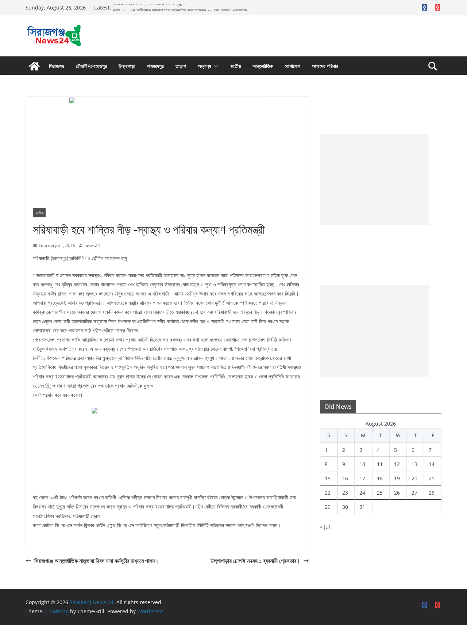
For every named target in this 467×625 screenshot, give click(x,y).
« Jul (325, 526)
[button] (215, 66)
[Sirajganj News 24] (34, 66)
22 (328, 492)
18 (380, 478)
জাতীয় (236, 65)
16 (345, 478)
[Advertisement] (374, 179)
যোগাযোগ (292, 65)
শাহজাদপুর (155, 65)
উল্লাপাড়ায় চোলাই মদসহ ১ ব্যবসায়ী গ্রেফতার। (255, 561)
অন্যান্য (204, 65)
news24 (92, 245)
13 (414, 464)
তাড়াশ (180, 65)
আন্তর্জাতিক (262, 65)
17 (362, 478)
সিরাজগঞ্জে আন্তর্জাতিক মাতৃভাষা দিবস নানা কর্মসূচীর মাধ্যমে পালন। (96, 561)
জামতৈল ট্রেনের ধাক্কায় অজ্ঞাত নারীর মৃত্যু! (150, 6)
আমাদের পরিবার (325, 65)
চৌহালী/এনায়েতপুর (91, 65)
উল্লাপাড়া (127, 65)
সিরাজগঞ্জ (56, 65)
